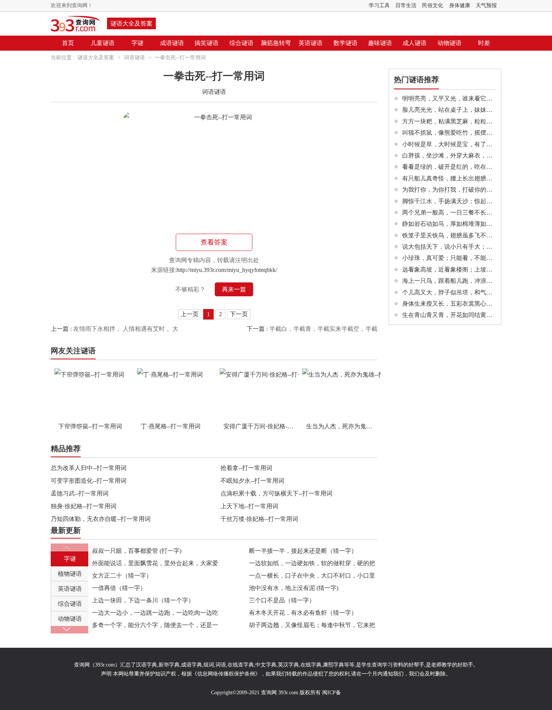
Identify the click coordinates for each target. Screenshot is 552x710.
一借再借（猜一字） (119, 588)
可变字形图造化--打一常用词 (89, 480)
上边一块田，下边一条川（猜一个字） (143, 600)
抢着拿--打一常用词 (246, 468)
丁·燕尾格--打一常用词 (171, 426)
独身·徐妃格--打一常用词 (83, 506)
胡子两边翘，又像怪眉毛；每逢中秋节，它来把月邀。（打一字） (312, 626)
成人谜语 (415, 43)
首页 (68, 43)
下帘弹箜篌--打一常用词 (90, 426)
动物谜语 (449, 43)
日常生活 (405, 5)
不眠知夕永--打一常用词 (252, 480)
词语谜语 (134, 57)
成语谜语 (172, 43)
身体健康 (459, 5)
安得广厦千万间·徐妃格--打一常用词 (261, 426)
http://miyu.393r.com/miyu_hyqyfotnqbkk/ (226, 270)
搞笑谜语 (207, 43)
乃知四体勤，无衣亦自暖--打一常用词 (101, 519)
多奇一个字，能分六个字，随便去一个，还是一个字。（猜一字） (155, 626)
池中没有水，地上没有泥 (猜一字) (293, 588)
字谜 (137, 43)
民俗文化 (432, 5)
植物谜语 (70, 573)
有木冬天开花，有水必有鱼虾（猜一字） (303, 612)
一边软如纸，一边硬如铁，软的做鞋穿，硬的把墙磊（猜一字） (312, 564)
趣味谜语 (380, 43)
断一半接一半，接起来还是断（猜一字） (303, 551)
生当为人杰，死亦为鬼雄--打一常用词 (343, 426)
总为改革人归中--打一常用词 (89, 468)
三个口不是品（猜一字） (282, 600)
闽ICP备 (331, 692)
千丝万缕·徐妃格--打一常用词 (259, 519)
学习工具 (379, 5)
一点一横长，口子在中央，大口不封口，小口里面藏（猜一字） (312, 577)
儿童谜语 (102, 43)
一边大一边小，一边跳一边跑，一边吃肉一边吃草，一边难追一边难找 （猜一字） (155, 614)
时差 (484, 43)
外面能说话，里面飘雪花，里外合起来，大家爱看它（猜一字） (155, 564)
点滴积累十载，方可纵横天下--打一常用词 (276, 493)
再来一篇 (234, 289)
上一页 (190, 314)
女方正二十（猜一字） (122, 575)
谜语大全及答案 (131, 23)
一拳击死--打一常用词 (180, 57)
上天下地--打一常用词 (249, 506)
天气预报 (486, 5)
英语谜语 (311, 43)
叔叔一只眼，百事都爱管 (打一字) (136, 551)
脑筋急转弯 (276, 43)
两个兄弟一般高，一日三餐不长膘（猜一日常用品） (471, 212)
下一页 (239, 314)
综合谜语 (241, 43)
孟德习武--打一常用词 (80, 493)
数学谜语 (345, 43)
